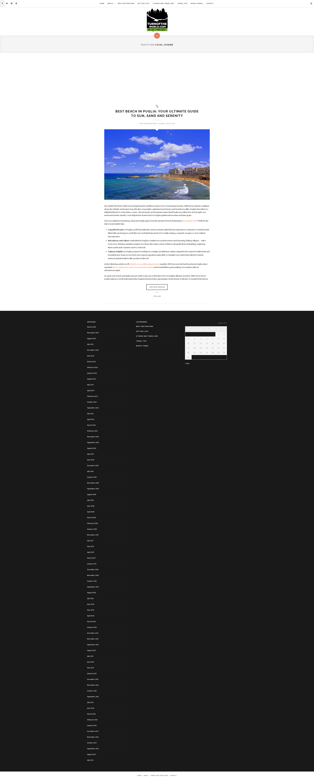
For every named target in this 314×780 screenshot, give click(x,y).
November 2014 (93, 685)
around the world (190, 221)
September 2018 (93, 489)
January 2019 (92, 477)
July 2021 (90, 414)
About (110, 3)
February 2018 (92, 523)
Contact (210, 3)
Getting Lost (144, 3)
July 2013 (90, 760)
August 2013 (91, 754)
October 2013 (92, 743)
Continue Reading (157, 287)
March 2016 (91, 621)
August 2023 (91, 379)
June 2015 (90, 662)
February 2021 (92, 431)
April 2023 (90, 390)
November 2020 (93, 437)
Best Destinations (126, 3)
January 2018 (92, 529)
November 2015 (93, 639)
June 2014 (90, 708)
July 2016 (90, 598)
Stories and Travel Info (163, 3)
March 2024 (91, 362)
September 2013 (93, 749)
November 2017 (93, 535)
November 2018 (93, 483)
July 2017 (90, 541)
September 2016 (93, 587)
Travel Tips (182, 3)
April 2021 (90, 419)
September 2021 (93, 408)
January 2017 (92, 564)
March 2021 (91, 425)
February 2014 (92, 720)
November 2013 (93, 737)
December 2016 (93, 569)
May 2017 (90, 546)
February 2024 (92, 367)
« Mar (187, 363)
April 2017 (90, 552)
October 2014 (92, 691)
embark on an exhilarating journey (144, 264)
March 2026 (91, 327)
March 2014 (91, 714)
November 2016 (93, 575)
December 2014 (92, 679)
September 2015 (93, 645)
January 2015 (92, 673)
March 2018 (91, 517)
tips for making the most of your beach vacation (132, 267)
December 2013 (92, 731)
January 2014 (92, 725)
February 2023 (92, 396)
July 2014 (90, 702)
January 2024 (92, 373)
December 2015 (92, 633)
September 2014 (93, 697)
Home (102, 3)
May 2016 (90, 610)
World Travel (197, 3)
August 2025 (91, 338)
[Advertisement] (157, 78)
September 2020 (93, 442)
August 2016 (91, 593)
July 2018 (90, 500)
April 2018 (90, 512)
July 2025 (90, 344)
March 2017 (91, 558)
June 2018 (90, 506)
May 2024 (90, 356)
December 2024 (93, 350)
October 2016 (92, 581)
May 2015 (90, 668)
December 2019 (92, 466)
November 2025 (93, 333)
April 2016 (90, 616)
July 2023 (90, 385)
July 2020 (90, 454)
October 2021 (92, 402)
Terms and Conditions (159, 775)
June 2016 (90, 604)
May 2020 (90, 460)
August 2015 (91, 650)
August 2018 (91, 494)
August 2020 (91, 448)
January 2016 (92, 627)
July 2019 (90, 471)
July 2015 (90, 656)
